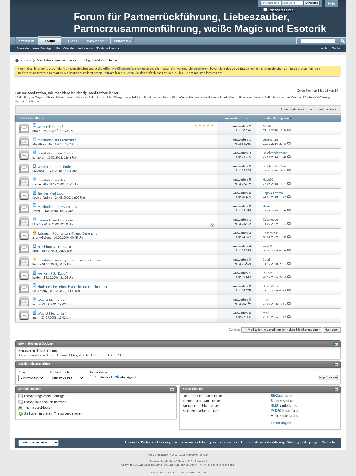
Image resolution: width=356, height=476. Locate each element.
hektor (36, 278)
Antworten (232, 118)
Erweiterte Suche (329, 48)
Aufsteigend (102, 377)
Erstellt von (36, 118)
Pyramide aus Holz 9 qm (55, 220)
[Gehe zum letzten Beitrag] (289, 130)
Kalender (69, 48)
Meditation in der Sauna (55, 153)
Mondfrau (39, 144)
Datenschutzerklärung (268, 442)
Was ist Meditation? (52, 300)
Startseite (27, 41)
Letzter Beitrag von (276, 118)
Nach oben (331, 330)
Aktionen (84, 48)
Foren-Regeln (281, 423)
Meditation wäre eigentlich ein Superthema (69, 260)
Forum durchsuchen (321, 109)
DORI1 (36, 224)
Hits (245, 118)
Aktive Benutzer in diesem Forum (42, 355)
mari (35, 304)
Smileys (276, 401)
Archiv (245, 442)
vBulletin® (171, 461)
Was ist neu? (97, 41)
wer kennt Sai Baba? (52, 273)
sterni (36, 211)
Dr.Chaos (38, 171)
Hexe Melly (39, 291)
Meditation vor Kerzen (54, 180)
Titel (22, 118)
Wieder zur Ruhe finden (55, 167)
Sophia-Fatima (42, 198)
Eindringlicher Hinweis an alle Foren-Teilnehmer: (73, 287)
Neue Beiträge (41, 48)
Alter (22, 372)
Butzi (35, 251)
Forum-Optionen (291, 109)
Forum (50, 41)
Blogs (72, 41)
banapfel (38, 158)
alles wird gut (41, 238)
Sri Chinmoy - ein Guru (54, 247)
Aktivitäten (122, 41)
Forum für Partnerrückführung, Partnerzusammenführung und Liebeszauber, (181, 442)
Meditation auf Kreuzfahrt (57, 140)
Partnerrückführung (27, 101)
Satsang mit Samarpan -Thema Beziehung (67, 233)
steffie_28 (39, 184)
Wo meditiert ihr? (50, 127)
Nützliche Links (106, 48)
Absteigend (127, 377)
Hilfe (331, 4)
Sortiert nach (59, 372)
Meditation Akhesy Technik (57, 207)
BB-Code (277, 396)
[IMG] (275, 406)
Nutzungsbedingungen (303, 442)
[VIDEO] (277, 411)
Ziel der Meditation (51, 193)
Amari (36, 131)
